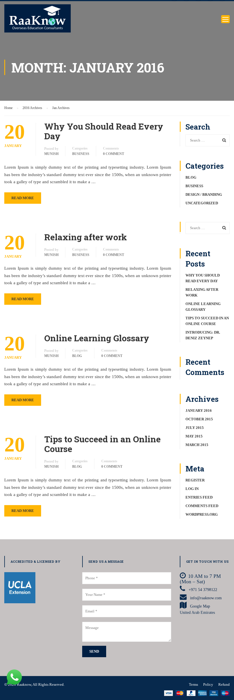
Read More (22, 198)
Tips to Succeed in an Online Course (102, 444)
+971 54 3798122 (203, 590)
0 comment (113, 154)
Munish (51, 154)
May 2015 (194, 436)
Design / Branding (203, 194)
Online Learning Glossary (96, 338)
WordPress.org (201, 514)
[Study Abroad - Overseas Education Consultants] (37, 19)
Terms (193, 684)
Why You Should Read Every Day (103, 131)
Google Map (200, 606)
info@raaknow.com (205, 598)
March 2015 (196, 445)
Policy (208, 684)
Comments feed (201, 506)
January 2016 (198, 410)
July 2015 (194, 427)
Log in (192, 489)
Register (195, 480)
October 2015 (199, 419)
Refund (224, 684)
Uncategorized (201, 203)
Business (80, 154)
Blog (77, 356)
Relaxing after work (85, 237)
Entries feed (199, 497)
